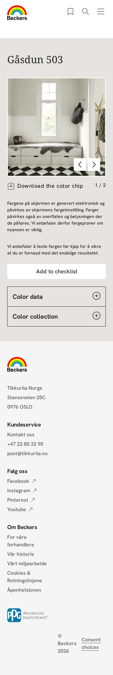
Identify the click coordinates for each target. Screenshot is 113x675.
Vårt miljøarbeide (27, 563)
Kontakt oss (21, 434)
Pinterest (17, 500)
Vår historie (20, 554)
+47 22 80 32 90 (25, 444)
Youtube (16, 509)
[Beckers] (17, 12)
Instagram (18, 490)
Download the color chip (50, 185)
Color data (28, 297)
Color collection (35, 316)
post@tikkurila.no (27, 453)
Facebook (18, 481)
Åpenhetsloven (24, 590)
